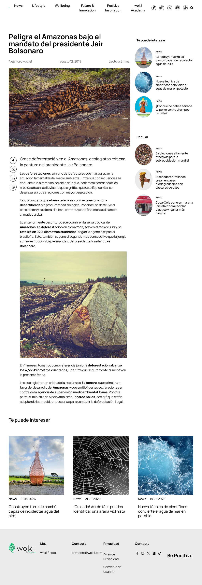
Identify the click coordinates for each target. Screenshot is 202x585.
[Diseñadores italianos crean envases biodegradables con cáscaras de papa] (143, 179)
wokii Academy (138, 7)
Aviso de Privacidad (111, 556)
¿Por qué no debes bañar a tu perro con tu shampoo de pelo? (174, 109)
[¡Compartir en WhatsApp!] (13, 187)
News (18, 5)
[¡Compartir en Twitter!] (13, 169)
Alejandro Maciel (20, 61)
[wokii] (22, 548)
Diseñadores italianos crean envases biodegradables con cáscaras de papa (171, 182)
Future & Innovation (87, 7)
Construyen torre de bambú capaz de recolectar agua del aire (174, 60)
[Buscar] (191, 8)
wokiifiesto (48, 552)
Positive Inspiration (113, 7)
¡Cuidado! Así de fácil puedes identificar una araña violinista (99, 509)
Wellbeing (62, 5)
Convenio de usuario (112, 569)
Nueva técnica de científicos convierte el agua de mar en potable (172, 85)
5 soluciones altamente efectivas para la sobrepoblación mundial (172, 157)
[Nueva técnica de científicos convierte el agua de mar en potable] (143, 82)
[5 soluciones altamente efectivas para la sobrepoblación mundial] (143, 154)
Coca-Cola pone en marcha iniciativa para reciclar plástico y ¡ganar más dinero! (174, 207)
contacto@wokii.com (87, 552)
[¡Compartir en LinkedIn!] (13, 178)
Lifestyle (38, 5)
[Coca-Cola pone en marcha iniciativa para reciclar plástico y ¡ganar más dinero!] (143, 205)
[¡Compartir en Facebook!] (13, 160)
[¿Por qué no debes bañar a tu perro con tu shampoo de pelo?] (143, 107)
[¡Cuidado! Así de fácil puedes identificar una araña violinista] (101, 465)
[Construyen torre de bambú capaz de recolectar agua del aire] (143, 57)
